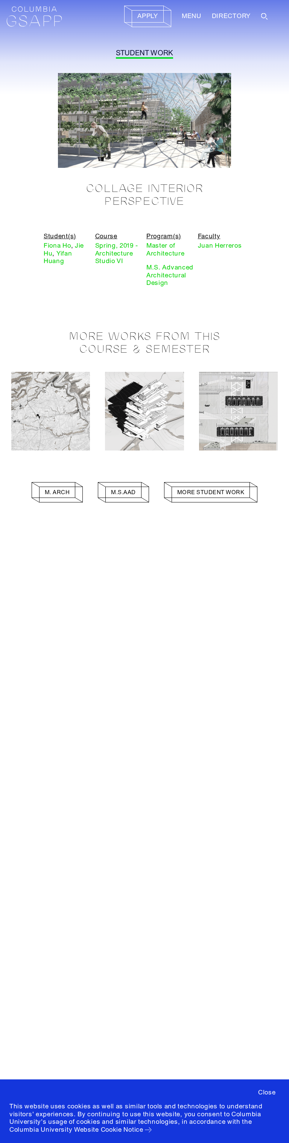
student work (144, 53)
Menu (191, 16)
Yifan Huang (58, 257)
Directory (231, 16)
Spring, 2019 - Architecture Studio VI (116, 253)
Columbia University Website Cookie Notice (76, 1130)
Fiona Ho (57, 246)
